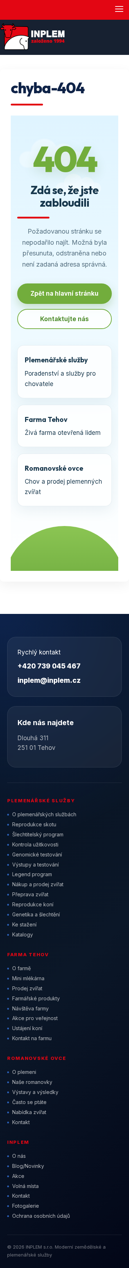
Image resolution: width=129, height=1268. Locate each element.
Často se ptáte (29, 1102)
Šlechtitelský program (37, 834)
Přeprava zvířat (30, 894)
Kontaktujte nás (64, 319)
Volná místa (25, 1186)
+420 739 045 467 (49, 666)
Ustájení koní (27, 1028)
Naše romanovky (32, 1082)
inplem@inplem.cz (49, 680)
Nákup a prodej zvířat (37, 884)
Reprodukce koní (32, 904)
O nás (19, 1156)
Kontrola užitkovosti (35, 844)
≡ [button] (119, 9)
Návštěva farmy (30, 1008)
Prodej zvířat (27, 988)
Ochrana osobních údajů (41, 1216)
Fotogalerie (25, 1206)
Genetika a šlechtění (36, 914)
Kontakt (21, 1122)
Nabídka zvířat (29, 1112)
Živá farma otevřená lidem (63, 425)
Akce (18, 1176)
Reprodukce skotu (34, 824)
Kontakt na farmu (32, 1038)
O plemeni (24, 1072)
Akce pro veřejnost (35, 1018)
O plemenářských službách (44, 814)
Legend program (32, 874)
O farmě (21, 968)
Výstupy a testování (35, 864)
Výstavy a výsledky (35, 1092)
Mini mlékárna (28, 978)
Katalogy (22, 934)
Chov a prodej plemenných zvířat (63, 480)
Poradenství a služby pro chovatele (60, 371)
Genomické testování (37, 854)
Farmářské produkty (36, 998)
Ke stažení (24, 924)
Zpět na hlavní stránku (64, 293)
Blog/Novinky (28, 1166)
